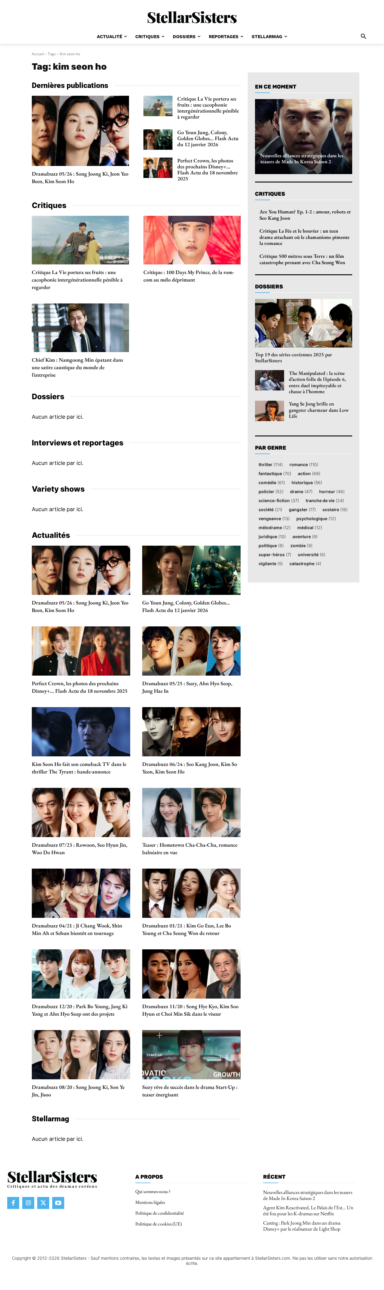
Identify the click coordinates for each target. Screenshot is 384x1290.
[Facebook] (13, 1203)
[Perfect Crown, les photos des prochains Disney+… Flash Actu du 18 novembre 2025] (157, 168)
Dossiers (269, 286)
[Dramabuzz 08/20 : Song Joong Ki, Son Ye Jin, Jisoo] (81, 1054)
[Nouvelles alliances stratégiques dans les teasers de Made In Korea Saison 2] (303, 136)
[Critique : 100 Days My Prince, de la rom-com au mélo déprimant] (192, 240)
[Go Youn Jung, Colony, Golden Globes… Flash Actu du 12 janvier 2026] (157, 139)
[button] (363, 36)
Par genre (270, 448)
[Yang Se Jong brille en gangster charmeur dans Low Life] (269, 411)
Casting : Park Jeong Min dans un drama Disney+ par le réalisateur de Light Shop (301, 1225)
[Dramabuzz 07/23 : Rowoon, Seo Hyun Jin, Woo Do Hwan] (81, 812)
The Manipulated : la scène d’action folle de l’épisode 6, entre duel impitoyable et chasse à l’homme (317, 382)
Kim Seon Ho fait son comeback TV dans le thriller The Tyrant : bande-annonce (79, 768)
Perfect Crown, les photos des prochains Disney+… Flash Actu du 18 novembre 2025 (207, 169)
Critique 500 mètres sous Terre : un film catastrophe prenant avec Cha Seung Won (302, 259)
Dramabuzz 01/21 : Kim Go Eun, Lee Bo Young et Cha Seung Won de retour (186, 929)
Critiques (270, 194)
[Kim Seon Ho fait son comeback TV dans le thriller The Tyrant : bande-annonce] (81, 731)
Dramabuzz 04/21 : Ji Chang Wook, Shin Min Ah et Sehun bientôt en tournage (77, 929)
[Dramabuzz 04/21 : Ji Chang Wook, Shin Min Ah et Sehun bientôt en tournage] (81, 893)
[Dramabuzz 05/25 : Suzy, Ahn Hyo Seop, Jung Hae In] (191, 651)
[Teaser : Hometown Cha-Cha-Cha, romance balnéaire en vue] (191, 812)
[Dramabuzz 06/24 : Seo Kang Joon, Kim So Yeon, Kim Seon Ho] (191, 731)
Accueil (38, 53)
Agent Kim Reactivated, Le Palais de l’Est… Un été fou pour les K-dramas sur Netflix (308, 1210)
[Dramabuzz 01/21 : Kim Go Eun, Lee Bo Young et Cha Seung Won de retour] (191, 893)
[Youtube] (58, 1203)
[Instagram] (28, 1203)
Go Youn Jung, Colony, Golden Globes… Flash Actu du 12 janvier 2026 (207, 138)
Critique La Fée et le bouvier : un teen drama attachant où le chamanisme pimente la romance (305, 237)
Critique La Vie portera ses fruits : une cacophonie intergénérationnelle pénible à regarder (208, 107)
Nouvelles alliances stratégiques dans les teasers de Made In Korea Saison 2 (301, 158)
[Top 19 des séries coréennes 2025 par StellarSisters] (303, 323)
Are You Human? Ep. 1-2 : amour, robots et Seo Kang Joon (305, 214)
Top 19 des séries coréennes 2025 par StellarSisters (293, 357)
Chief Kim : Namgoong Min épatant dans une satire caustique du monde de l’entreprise (77, 367)
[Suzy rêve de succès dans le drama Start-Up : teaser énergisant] (191, 1054)
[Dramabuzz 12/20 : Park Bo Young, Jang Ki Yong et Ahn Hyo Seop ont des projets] (81, 974)
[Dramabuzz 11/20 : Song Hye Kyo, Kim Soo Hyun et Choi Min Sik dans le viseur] (191, 974)
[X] (43, 1203)
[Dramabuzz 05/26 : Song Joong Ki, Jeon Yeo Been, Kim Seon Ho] (80, 131)
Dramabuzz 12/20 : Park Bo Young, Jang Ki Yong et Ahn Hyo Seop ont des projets (80, 1010)
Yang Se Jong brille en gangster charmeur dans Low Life (319, 409)
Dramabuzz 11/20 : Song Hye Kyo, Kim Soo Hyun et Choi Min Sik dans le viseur (190, 1010)
